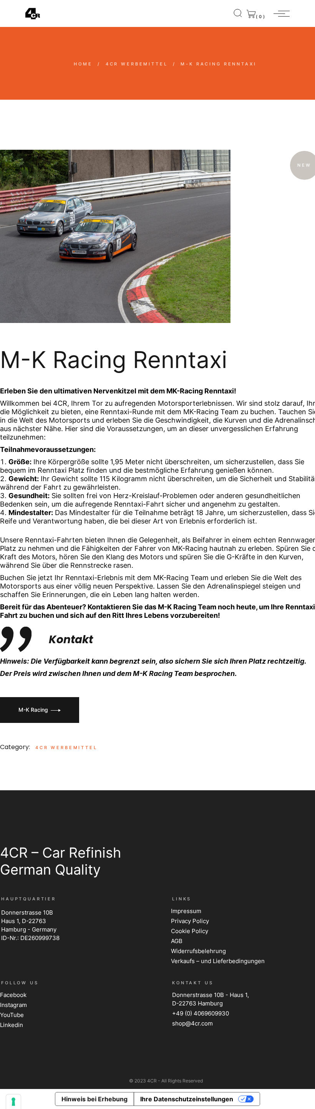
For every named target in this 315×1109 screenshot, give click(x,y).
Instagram (13, 1005)
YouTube (12, 1015)
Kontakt (71, 639)
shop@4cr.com (192, 1023)
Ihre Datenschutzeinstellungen (186, 1099)
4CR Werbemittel (66, 747)
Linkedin (11, 1025)
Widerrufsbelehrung (198, 951)
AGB (176, 941)
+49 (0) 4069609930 (200, 1013)
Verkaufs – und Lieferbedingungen (218, 961)
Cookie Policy (189, 931)
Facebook (13, 995)
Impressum (186, 911)
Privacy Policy (190, 921)
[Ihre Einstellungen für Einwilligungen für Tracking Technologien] (13, 1101)
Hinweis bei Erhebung (94, 1099)
